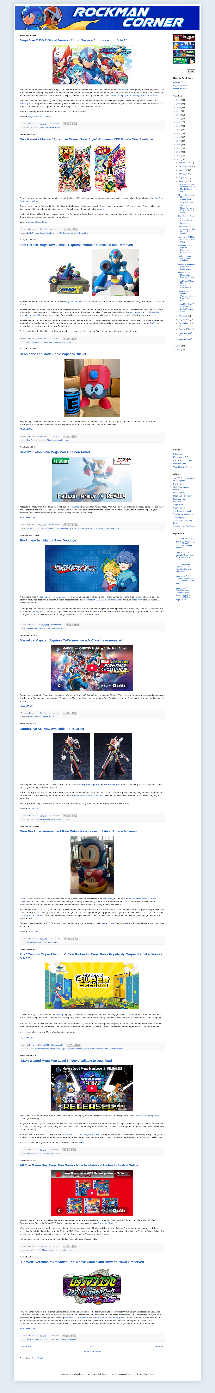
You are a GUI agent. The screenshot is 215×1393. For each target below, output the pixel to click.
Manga (30, 628)
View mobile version (92, 1351)
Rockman (99, 1049)
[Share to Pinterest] (75, 123)
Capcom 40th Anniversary (37, 1049)
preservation (53, 942)
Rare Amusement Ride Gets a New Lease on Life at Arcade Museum (78, 831)
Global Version (33, 127)
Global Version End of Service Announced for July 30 (73, 40)
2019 (178, 141)
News (57, 127)
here (96, 614)
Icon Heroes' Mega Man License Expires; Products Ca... (186, 284)
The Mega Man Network (183, 517)
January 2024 (185, 163)
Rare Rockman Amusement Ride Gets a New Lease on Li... (186, 230)
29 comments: (54, 713)
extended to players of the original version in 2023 (134, 95)
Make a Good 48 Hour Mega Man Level (81, 1134)
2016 (178, 130)
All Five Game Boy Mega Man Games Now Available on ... (186, 198)
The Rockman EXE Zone (184, 526)
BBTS (153, 323)
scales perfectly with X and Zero (88, 795)
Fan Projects (32, 440)
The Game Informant (182, 511)
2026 (178, 350)
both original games (109, 1317)
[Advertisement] (185, 400)
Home (92, 1346)
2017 (178, 133)
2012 (178, 115)
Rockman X (114, 528)
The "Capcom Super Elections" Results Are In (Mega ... (186, 219)
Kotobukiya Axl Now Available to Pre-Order (52, 729)
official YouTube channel (31, 915)
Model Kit (99, 528)
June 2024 (183, 181)
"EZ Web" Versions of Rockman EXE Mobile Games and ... (186, 187)
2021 (178, 148)
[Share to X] (70, 123)
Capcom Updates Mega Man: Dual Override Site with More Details (183, 568)
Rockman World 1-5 (107, 1223)
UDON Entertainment (182, 467)
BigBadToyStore (180, 85)
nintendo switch (60, 1250)
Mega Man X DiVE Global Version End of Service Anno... (186, 307)
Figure (50, 528)
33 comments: (55, 229)
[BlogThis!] (67, 123)
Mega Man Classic (45, 440)
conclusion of (53, 597)
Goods (42, 233)
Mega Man (137, 600)
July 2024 (183, 316)
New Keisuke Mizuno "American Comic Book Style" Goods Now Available (86, 139)
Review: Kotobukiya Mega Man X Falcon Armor (55, 452)
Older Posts (159, 1346)
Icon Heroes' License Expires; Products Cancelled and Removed (76, 245)
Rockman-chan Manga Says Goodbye (184, 258)
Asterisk (101, 421)
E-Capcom (177, 454)
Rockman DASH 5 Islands (76, 1317)
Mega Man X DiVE (47, 127)
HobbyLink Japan (67, 528)
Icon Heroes (38, 342)
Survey (120, 1049)
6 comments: (54, 1150)
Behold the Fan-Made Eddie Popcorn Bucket (53, 354)
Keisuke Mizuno (52, 233)
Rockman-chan (57, 628)
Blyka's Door (178, 484)
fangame (41, 1153)
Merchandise (64, 233)
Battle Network (33, 233)
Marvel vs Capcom (41, 717)
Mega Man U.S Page (182, 457)
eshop (29, 1250)
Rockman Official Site (182, 460)
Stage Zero (178, 505)
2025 (178, 346)
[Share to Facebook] (73, 123)
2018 (178, 137)
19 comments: (54, 816)
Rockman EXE (82, 233)
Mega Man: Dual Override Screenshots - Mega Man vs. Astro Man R (185, 579)
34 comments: (56, 625)
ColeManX (31, 528)
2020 (178, 144)
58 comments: (54, 124)
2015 (178, 126)
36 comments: (54, 525)
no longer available (32, 315)
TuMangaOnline (38, 611)
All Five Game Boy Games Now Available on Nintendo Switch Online (79, 1165)
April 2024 (183, 174)
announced (123, 89)
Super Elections (110, 1049)
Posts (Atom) (37, 1358)
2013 (178, 119)
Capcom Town (54, 1049)
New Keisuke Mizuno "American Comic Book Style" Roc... (186, 296)
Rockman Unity (179, 464)
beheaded (107, 898)
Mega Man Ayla (179, 493)
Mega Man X (49, 342)
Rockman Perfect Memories (180, 500)
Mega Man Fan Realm (182, 496)
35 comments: (55, 938)
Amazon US (178, 82)
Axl (28, 819)
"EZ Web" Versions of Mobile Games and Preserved (82, 1262)
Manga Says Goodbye (48, 540)
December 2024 (185, 339)
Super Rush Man (92, 600)
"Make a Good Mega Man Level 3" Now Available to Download (66, 1060)
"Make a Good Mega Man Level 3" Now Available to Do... (186, 209)
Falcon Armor (73, 507)
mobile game (45, 1339)
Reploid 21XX (44, 628)
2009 (178, 104)
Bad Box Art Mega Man (111, 600)
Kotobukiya (79, 528)
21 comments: (54, 436)
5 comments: (54, 1335)
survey (60, 1014)
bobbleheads (153, 312)
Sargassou (33, 931)
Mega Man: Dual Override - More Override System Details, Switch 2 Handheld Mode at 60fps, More (183, 594)
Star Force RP (179, 508)
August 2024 (184, 319)
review (106, 528)
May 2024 (183, 177)
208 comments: (57, 1045)
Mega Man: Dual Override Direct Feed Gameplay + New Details (184, 556)
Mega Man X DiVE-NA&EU (40, 116)
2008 (178, 100)
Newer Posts (25, 1346)
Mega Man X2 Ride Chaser (77, 301)
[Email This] (64, 123)
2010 (178, 107)
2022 (178, 152)
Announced (71, 640)
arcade (30, 717)
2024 (178, 159)
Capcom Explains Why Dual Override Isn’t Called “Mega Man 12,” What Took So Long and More (185, 543)
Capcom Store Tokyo (37, 222)
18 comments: (54, 338)
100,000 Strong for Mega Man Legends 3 (183, 479)
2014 (178, 122)
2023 (178, 156)
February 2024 (26, 103)
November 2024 (185, 333)
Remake (78, 1049)
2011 (178, 111)
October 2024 (185, 329)
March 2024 (184, 170)
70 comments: (54, 1246)
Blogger (151, 1374)
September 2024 (186, 323)
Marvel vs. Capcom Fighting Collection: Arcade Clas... (186, 249)
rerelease (71, 1250)
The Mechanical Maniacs (184, 514)
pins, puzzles (136, 312)
